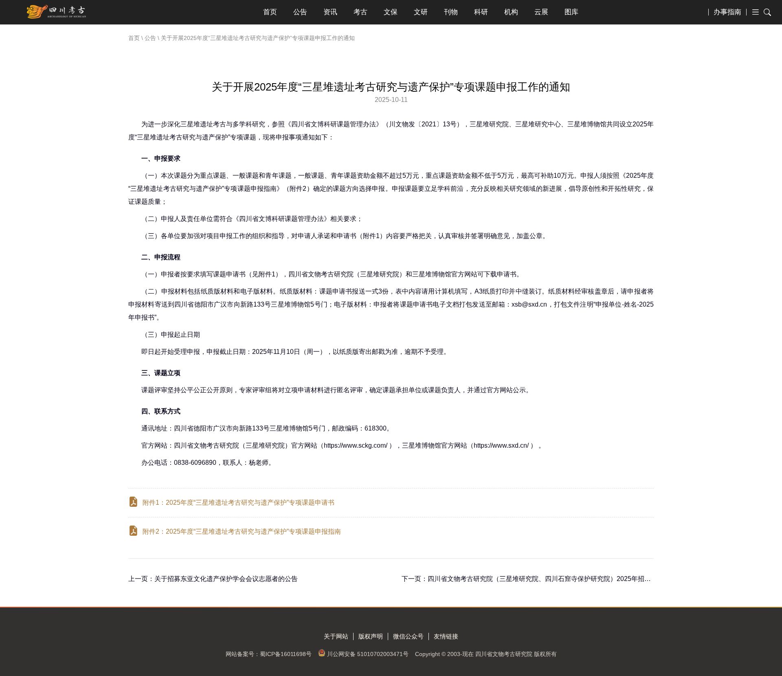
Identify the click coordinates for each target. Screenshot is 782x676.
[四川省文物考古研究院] (57, 12)
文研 (421, 12)
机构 (511, 12)
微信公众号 (408, 636)
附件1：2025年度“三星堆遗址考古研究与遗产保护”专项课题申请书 (238, 502)
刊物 (451, 12)
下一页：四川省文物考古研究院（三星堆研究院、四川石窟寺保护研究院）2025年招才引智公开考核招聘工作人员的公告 (575, 578)
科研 (481, 12)
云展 (541, 12)
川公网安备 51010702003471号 (368, 654)
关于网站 (336, 636)
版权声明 (370, 636)
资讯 (330, 12)
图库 (571, 12)
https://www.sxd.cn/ (505, 445)
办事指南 (727, 12)
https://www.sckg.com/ (355, 445)
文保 (391, 12)
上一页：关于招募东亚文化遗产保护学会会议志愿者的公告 (213, 578)
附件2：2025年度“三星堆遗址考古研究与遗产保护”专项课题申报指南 (242, 531)
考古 (360, 12)
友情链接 (446, 636)
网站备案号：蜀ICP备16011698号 (269, 654)
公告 (300, 12)
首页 (270, 12)
